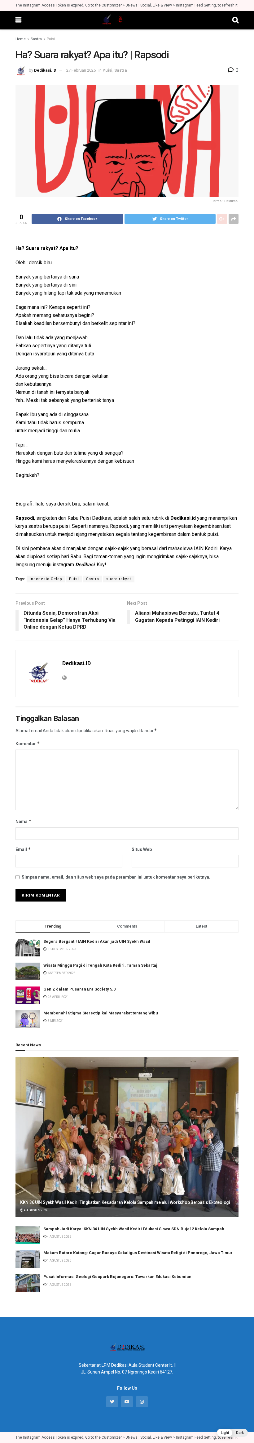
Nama (23, 821)
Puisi (51, 39)
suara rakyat (118, 579)
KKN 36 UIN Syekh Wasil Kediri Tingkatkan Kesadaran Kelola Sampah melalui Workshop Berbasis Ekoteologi (125, 1202)
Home (20, 39)
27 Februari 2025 (81, 70)
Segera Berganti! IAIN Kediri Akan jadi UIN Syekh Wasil (96, 941)
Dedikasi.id (183, 518)
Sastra (36, 39)
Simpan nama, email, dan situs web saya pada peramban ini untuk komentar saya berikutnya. (116, 877)
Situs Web (142, 849)
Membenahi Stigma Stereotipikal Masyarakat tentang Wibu (100, 1013)
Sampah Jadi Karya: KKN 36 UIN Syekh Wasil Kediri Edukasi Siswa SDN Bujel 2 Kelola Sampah (133, 1229)
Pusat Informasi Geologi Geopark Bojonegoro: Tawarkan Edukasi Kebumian (117, 1276)
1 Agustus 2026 (58, 1260)
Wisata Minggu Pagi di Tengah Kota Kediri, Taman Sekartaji (101, 965)
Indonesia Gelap (46, 579)
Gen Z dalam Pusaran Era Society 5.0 (79, 989)
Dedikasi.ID (45, 70)
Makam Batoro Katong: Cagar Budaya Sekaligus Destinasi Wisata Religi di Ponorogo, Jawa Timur (138, 1252)
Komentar (27, 743)
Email (23, 849)
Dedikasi (84, 565)
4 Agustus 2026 (35, 1210)
